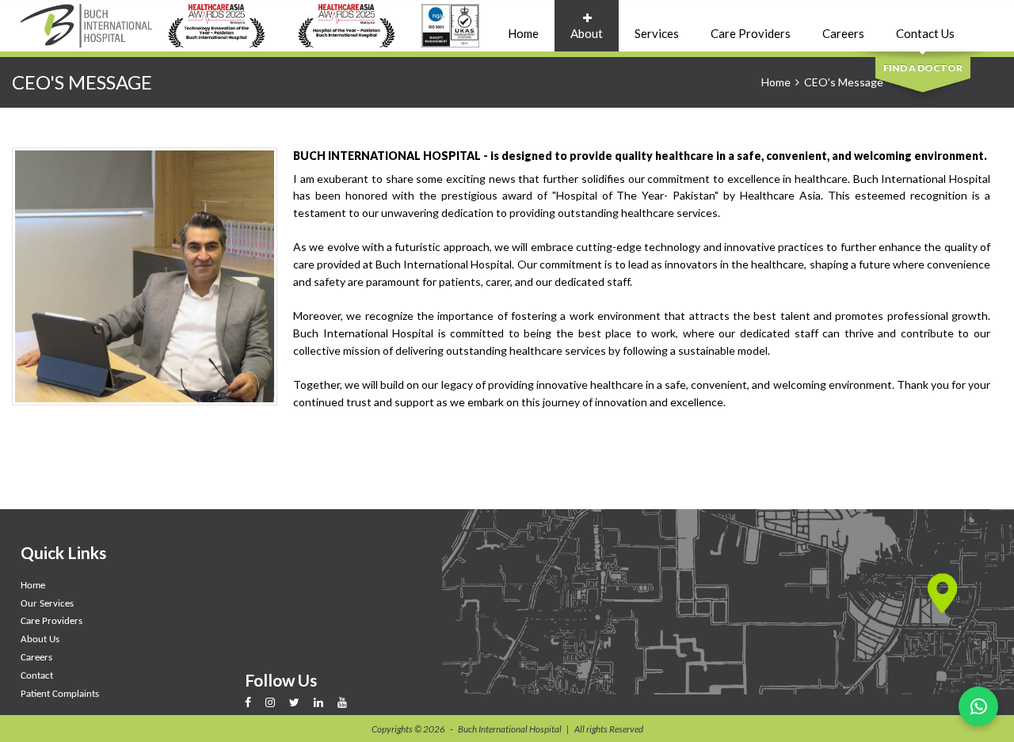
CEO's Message (843, 82)
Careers (843, 33)
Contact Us (925, 33)
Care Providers (751, 33)
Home (523, 33)
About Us (40, 639)
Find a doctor (923, 68)
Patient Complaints (60, 694)
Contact (37, 676)
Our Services (47, 604)
